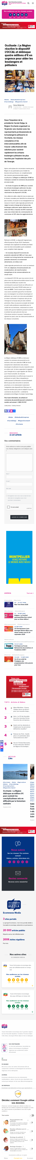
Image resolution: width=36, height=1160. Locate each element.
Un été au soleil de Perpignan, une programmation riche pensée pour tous (23, 662)
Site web (8, 488)
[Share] (1, 750)
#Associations (9, 639)
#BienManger (8, 611)
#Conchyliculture (8, 786)
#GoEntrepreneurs (23, 624)
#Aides (6, 99)
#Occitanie (19, 424)
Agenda (4, 1075)
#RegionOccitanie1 (21, 101)
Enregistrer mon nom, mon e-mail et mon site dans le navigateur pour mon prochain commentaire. (19, 498)
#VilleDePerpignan (18, 655)
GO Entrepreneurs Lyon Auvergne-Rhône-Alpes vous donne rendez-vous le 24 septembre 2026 (23, 631)
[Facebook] (1, 741)
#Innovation (8, 600)
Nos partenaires (14, 1044)
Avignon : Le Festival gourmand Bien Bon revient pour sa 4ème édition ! (23, 617)
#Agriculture (21, 782)
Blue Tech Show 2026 (21, 604)
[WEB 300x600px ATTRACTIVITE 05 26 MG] (19, 557)
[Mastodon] (1, 744)
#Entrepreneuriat (10, 624)
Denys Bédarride (18, 105)
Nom (8, 473)
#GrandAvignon (20, 611)
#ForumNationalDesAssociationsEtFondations (19, 641)
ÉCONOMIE (5, 1064)
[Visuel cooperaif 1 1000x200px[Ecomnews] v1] (18, 25)
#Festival (7, 655)
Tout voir (30, 593)
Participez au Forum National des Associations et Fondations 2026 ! (23, 648)
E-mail (8, 481)
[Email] (1, 747)
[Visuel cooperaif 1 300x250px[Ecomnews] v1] (19, 687)
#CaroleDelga (9, 101)
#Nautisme (17, 600)
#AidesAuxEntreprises (18, 99)
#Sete (14, 782)
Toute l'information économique (17, 3)
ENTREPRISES (6, 1085)
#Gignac (33, 782)
